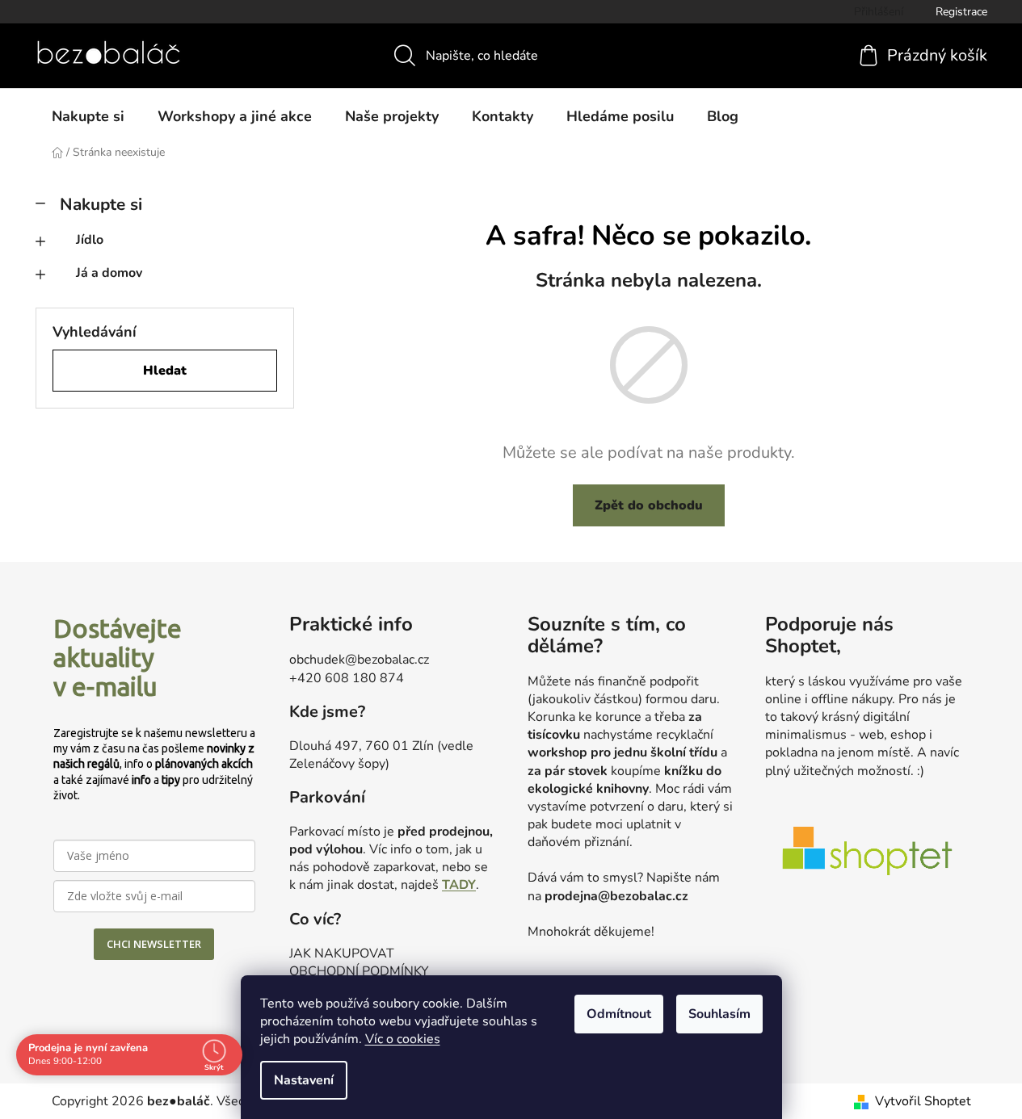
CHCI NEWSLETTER (154, 944)
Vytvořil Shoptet (923, 1101)
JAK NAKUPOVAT (341, 953)
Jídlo (89, 240)
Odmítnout (619, 1014)
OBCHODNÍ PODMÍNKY (359, 971)
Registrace (961, 11)
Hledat (165, 370)
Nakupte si (101, 204)
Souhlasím (719, 1014)
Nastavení (304, 1080)
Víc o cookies (402, 1039)
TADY (459, 885)
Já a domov (109, 273)
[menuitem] (88, 116)
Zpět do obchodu (649, 505)
